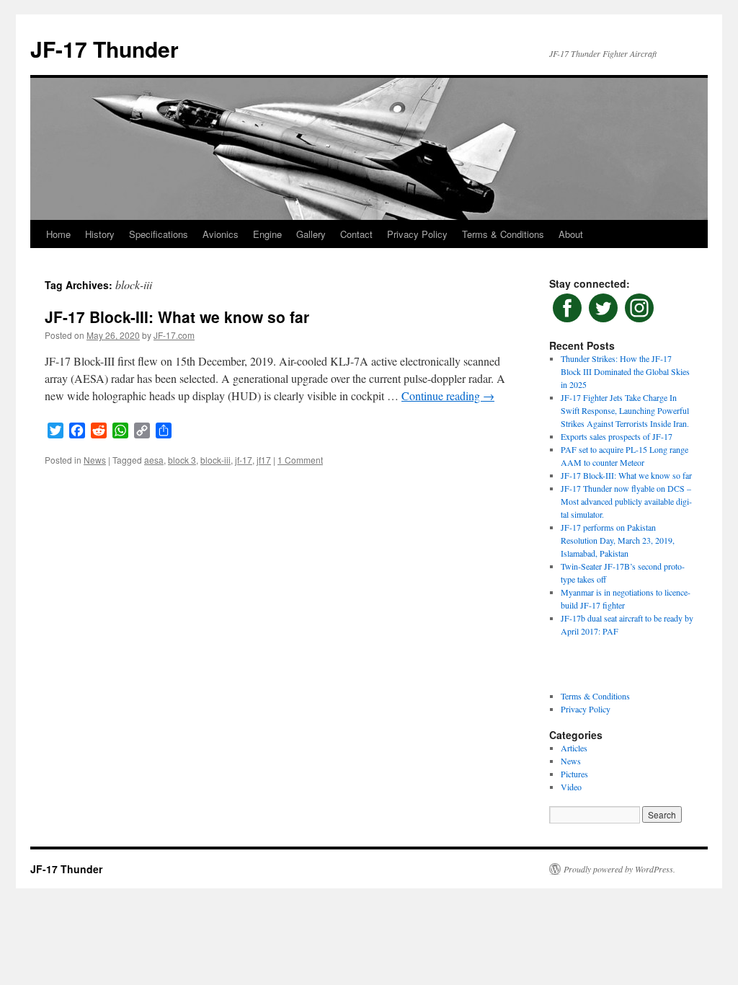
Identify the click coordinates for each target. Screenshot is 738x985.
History (100, 234)
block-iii (215, 460)
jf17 (264, 460)
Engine (267, 234)
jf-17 (243, 460)
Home (58, 234)
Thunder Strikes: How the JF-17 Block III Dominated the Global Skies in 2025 (625, 371)
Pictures (574, 773)
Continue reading (447, 395)
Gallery (311, 234)
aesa (154, 460)
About (571, 234)
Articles (574, 748)
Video (571, 786)
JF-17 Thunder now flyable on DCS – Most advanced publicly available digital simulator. (626, 501)
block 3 (182, 460)
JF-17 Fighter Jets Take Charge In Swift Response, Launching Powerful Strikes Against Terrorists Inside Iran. (625, 410)
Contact (356, 234)
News (95, 460)
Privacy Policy (417, 234)
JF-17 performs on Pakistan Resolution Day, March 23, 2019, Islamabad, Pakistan (618, 540)
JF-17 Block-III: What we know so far (177, 316)
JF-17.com (174, 335)
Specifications (158, 234)
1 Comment (300, 460)
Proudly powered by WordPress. (619, 869)
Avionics (221, 234)
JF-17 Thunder (104, 48)
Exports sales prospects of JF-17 (616, 436)
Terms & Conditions (503, 234)
